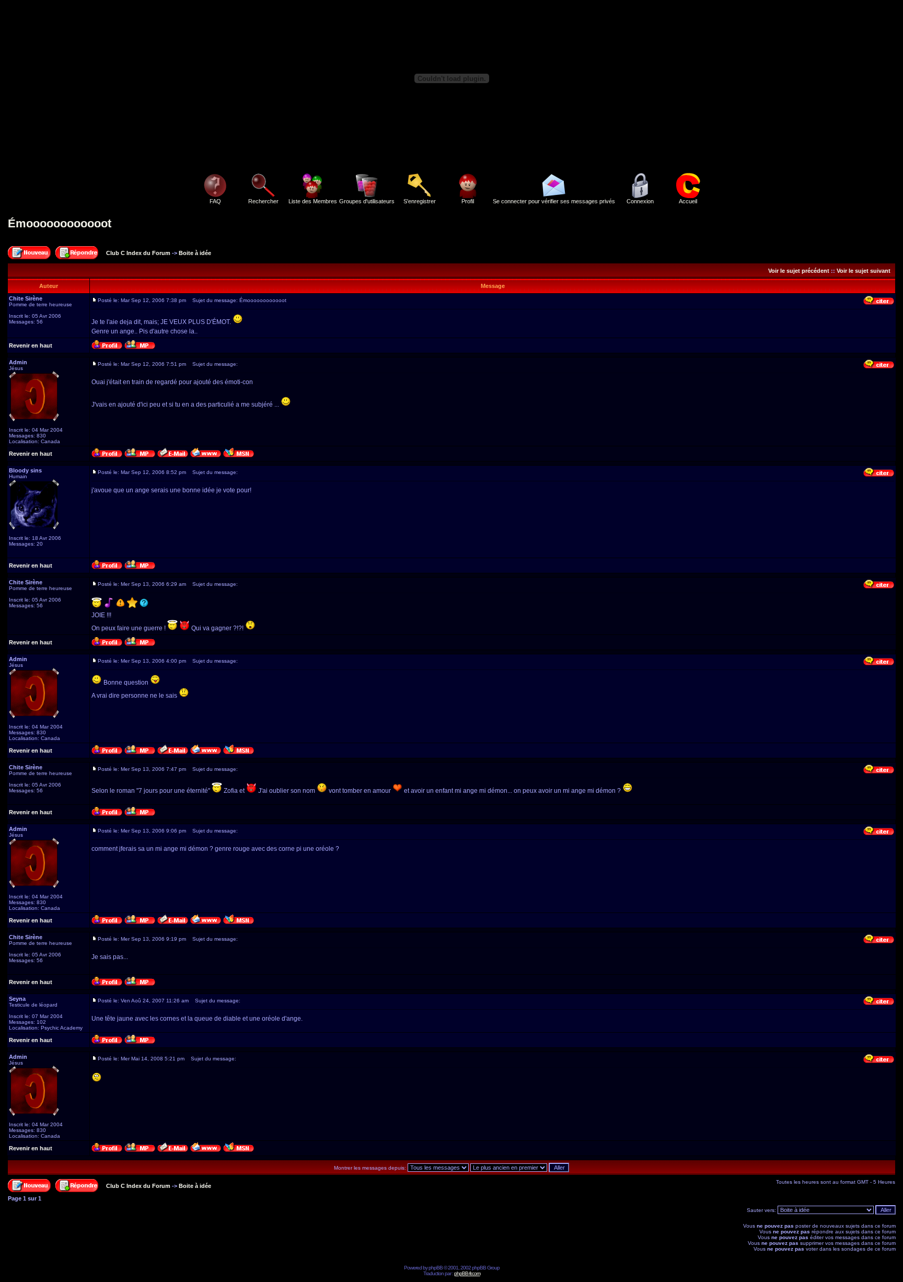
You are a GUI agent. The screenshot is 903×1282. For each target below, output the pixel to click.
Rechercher (263, 201)
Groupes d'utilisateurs (367, 201)
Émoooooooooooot (59, 223)
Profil (467, 201)
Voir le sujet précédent (798, 271)
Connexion (640, 201)
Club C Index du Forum (138, 253)
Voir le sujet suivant (863, 271)
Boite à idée (195, 253)
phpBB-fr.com (467, 1273)
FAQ (215, 201)
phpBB (436, 1268)
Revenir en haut (30, 345)
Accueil (688, 201)
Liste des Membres (312, 201)
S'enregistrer (419, 201)
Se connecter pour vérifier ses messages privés (554, 201)
